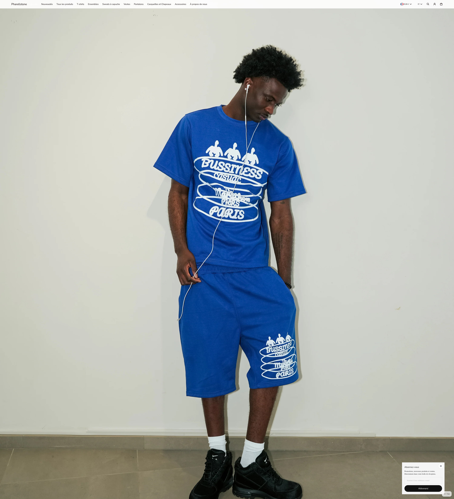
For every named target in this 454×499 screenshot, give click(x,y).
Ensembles (93, 4)
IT (418, 4)
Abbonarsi (423, 488)
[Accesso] (434, 4)
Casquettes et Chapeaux (159, 4)
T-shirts (80, 4)
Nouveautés (47, 4)
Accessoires (180, 4)
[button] (428, 4)
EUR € (406, 4)
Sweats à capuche (111, 4)
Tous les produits (65, 4)
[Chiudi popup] (440, 466)
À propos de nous (198, 4)
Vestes (127, 4)
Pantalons (139, 4)
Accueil (34, 4)
